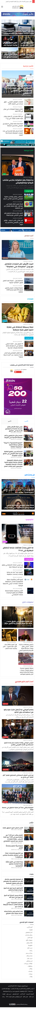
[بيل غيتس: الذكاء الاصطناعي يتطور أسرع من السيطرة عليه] (28, 565)
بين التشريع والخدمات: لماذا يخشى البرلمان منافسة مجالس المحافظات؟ (13, 855)
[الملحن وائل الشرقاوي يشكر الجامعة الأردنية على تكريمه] (28, 438)
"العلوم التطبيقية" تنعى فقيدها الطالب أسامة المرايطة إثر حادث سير (13, 904)
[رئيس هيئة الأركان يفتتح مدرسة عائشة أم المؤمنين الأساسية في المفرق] (28, 429)
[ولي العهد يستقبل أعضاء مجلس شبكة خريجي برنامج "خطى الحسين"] (26, 53)
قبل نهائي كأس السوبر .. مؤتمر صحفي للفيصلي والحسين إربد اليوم (13, 222)
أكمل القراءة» (29, 275)
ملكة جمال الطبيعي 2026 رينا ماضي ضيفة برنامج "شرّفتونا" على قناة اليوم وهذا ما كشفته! (19, 507)
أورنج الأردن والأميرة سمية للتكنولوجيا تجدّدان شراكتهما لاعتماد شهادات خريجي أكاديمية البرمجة (13, 582)
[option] (18, 39)
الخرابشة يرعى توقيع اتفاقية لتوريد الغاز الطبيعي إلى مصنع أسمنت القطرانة (13, 453)
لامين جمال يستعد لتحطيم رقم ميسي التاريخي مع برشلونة (13, 214)
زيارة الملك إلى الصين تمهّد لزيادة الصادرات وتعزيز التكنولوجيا (14, 864)
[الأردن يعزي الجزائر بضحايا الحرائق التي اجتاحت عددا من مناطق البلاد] (9, 53)
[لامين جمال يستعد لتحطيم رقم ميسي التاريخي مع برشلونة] (28, 213)
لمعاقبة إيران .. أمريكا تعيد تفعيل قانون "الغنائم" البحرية (13, 281)
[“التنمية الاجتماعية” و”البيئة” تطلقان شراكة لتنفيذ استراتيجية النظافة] (28, 445)
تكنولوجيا (30, 945)
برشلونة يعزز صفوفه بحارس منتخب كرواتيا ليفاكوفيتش (18, 181)
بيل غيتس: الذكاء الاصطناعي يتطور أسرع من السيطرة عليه (12, 566)
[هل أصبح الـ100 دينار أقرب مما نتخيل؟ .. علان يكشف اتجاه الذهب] (9, 635)
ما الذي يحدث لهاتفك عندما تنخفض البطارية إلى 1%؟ (18, 549)
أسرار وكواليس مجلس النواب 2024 (14, 996)
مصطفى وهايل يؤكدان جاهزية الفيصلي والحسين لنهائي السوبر (13, 197)
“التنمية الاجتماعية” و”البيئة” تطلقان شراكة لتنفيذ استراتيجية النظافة (13, 445)
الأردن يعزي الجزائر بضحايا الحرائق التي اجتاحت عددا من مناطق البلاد (10, 58)
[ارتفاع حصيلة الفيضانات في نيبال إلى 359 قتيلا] (28, 109)
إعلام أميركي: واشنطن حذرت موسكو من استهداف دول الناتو (18, 711)
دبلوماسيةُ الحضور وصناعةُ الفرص (14, 847)
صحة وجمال (29, 955)
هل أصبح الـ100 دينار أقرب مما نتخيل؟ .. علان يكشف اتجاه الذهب (10, 646)
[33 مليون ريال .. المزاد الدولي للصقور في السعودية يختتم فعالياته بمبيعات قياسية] (29, 344)
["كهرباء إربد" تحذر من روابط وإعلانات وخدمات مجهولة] (28, 572)
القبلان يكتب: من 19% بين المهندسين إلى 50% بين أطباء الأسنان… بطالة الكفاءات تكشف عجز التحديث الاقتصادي (13, 838)
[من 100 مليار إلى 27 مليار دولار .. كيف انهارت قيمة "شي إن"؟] (28, 116)
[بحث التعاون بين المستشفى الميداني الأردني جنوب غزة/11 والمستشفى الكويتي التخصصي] (17, 84)
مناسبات (30, 971)
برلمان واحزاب (28, 935)
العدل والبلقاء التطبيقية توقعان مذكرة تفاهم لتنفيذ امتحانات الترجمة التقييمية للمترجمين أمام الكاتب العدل (13, 463)
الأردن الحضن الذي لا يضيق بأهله (13, 828)
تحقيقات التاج (29, 940)
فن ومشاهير (29, 961)
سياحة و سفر (29, 953)
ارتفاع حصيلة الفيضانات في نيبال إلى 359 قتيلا (13, 110)
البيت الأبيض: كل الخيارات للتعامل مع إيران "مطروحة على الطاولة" (19, 265)
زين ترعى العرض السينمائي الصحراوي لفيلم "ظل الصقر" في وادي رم (18, 776)
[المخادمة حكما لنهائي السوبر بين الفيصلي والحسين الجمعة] (28, 124)
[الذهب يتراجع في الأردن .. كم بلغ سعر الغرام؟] (26, 41)
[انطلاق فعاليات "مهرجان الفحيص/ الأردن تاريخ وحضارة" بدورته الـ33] (18, 486)
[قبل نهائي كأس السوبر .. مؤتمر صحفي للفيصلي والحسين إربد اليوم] (28, 220)
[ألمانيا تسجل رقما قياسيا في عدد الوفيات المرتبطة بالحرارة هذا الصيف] (28, 131)
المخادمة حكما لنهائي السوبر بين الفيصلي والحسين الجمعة (13, 124)
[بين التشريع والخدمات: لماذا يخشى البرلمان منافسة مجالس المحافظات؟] (28, 855)
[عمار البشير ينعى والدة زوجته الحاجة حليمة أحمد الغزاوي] (28, 913)
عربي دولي (29, 958)
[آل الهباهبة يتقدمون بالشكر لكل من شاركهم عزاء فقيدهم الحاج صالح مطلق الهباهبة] (28, 881)
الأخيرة (26, 421)
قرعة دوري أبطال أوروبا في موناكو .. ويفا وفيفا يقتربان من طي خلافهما (13, 206)
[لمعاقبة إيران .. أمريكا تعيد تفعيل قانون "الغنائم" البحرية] (28, 281)
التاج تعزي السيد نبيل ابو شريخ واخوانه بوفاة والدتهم (13, 889)
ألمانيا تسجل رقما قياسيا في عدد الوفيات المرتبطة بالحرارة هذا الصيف (13, 133)
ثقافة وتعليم (29, 942)
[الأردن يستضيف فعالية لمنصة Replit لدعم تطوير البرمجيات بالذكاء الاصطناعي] (30, 591)
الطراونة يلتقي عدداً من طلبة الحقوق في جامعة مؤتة (17, 808)
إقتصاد (30, 929)
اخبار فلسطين (29, 932)
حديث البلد (29, 948)
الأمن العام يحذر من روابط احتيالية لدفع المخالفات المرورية (10, 45)
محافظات (30, 966)
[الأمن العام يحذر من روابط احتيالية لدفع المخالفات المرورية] (9, 41)
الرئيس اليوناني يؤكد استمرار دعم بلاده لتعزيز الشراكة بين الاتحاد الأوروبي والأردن (18, 743)
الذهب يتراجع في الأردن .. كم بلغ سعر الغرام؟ (26, 45)
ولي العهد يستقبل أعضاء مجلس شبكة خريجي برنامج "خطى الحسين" (26, 58)
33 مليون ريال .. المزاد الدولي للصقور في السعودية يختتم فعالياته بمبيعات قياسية (14, 345)
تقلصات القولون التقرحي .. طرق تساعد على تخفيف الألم (13, 102)
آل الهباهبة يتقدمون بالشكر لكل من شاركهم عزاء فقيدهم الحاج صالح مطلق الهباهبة (13, 881)
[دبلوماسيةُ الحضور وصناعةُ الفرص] (28, 848)
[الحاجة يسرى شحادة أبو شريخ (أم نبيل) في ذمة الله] (28, 897)
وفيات (30, 976)
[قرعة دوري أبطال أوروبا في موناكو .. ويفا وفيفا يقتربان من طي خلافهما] (28, 204)
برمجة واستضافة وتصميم (22, 1004)
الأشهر (9, 421)
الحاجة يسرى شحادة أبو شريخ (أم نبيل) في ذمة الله (13, 896)
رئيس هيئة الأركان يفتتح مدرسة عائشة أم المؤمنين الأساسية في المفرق (14, 428)
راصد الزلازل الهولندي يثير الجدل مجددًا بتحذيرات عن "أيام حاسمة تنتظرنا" (13, 355)
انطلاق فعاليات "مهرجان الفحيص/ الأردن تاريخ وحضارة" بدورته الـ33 (19, 491)
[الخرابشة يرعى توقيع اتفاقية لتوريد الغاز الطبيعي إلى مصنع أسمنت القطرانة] (28, 454)
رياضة (30, 950)
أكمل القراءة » (28, 191)
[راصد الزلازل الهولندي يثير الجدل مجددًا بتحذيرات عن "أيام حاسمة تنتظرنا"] (28, 353)
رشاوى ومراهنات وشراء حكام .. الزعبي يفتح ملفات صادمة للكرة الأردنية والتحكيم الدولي (26, 647)
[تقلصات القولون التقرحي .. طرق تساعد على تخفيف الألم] (28, 102)
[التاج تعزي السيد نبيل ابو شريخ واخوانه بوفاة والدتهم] (28, 890)
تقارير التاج (25, 996)
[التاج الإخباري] (18, 6)
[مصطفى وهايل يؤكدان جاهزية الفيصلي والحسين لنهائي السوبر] (28, 197)
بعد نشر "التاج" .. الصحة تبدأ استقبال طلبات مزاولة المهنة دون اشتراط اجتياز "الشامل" (19, 33)
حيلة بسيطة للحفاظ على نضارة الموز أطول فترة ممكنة (20, 328)
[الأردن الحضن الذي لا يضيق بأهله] (28, 830)
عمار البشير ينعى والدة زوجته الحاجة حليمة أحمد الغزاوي (13, 912)
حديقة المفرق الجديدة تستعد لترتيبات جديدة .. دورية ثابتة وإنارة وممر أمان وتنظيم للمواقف (26, 671)
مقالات (30, 968)
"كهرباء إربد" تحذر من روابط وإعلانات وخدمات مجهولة (15, 573)
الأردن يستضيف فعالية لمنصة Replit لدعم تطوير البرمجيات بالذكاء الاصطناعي (14, 592)
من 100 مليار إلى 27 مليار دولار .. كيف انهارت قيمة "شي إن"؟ (13, 117)
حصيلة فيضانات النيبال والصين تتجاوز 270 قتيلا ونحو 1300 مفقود (14, 290)
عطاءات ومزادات (28, 963)
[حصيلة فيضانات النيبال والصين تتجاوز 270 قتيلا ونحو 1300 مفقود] (28, 288)
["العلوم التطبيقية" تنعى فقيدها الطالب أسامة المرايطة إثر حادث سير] (28, 905)
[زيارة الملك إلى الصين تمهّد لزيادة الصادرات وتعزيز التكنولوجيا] (28, 864)
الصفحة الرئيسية (30, 994)
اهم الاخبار (29, 937)
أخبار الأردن (29, 927)
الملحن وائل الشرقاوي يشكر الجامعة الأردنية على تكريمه (13, 436)
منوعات (30, 974)
